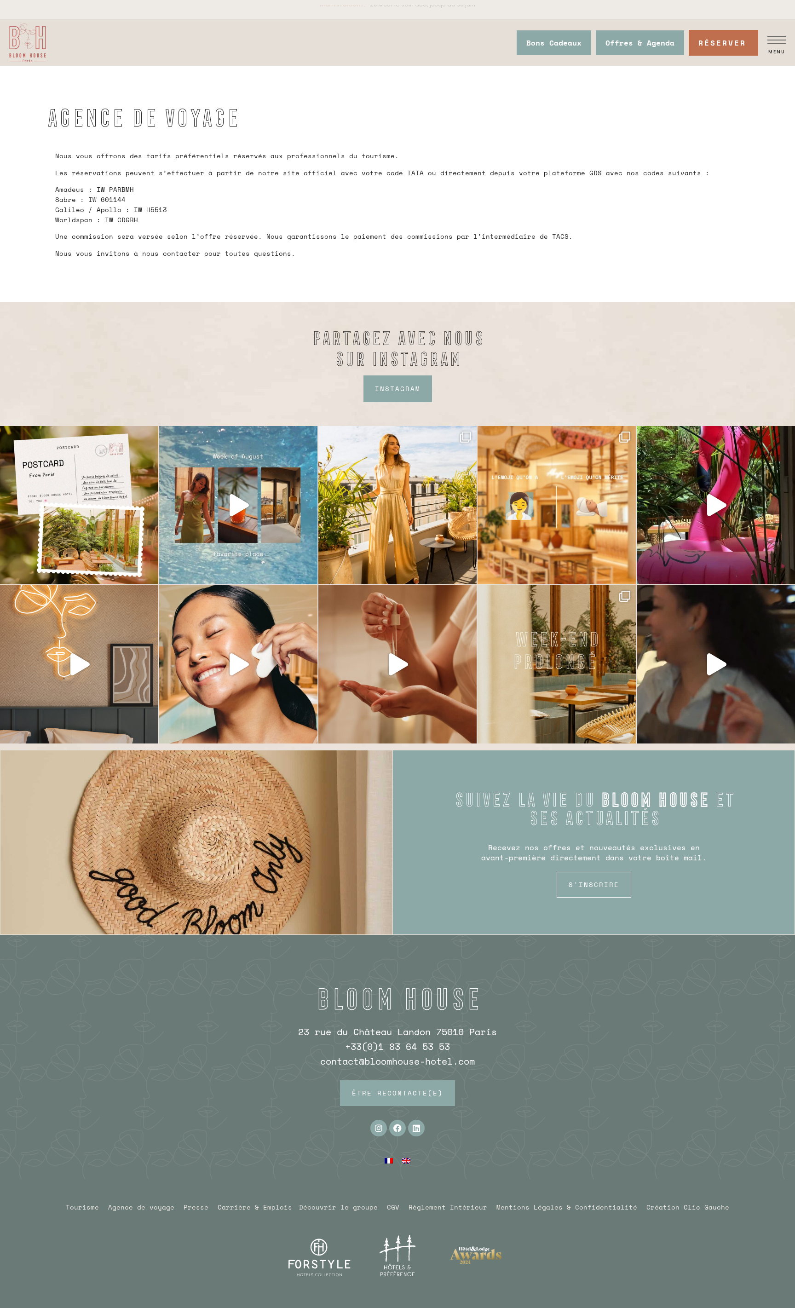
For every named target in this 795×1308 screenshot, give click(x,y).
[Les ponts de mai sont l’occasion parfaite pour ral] (557, 664)
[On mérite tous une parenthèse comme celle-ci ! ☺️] (557, 505)
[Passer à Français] (389, 1160)
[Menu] (776, 40)
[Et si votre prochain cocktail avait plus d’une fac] (716, 664)
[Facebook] (397, 1128)
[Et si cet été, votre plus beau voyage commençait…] (238, 505)
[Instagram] (378, 1128)
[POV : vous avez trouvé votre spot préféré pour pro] (397, 505)
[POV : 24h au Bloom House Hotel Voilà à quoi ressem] (79, 664)
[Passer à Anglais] (406, 1160)
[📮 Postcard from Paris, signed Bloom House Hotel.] (79, 505)
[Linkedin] (416, 1128)
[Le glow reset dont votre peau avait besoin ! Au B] (397, 664)
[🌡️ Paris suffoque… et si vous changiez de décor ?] (716, 505)
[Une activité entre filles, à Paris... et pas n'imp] (238, 664)
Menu (776, 51)
